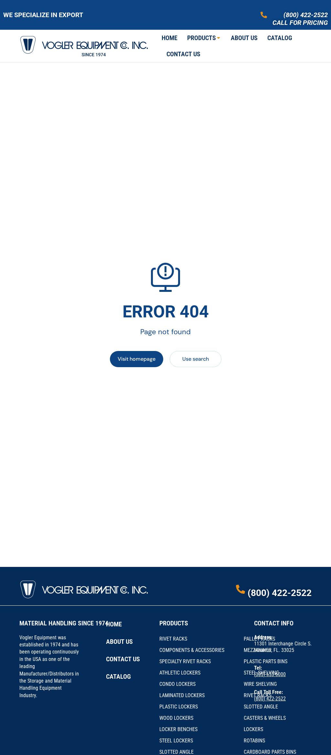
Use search (195, 359)
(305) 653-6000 (270, 674)
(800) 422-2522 (305, 15)
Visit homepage (136, 359)
